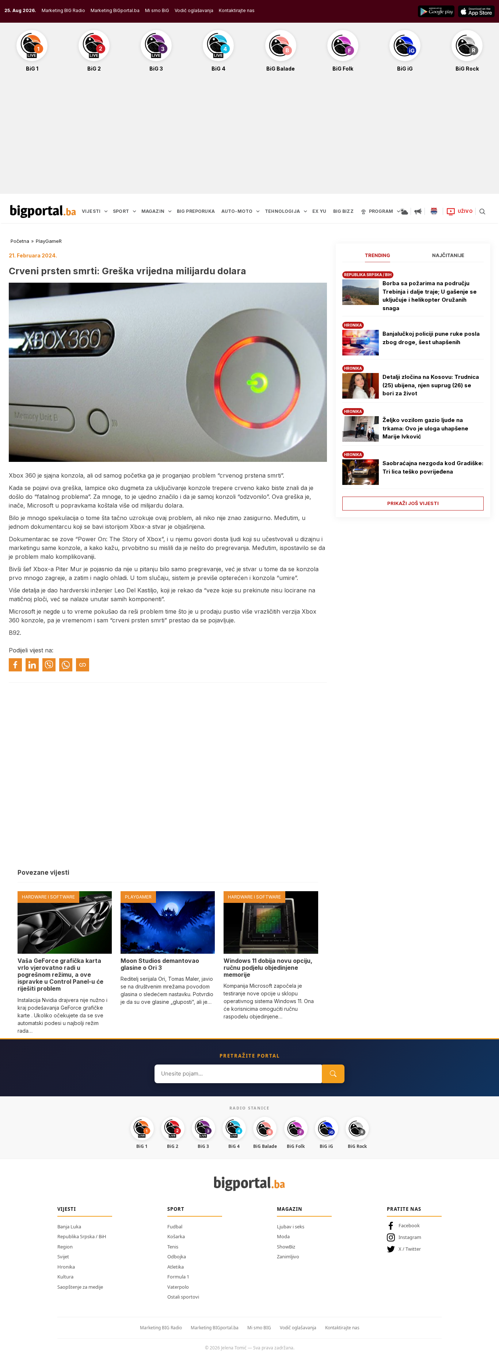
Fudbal (174, 1226)
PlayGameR (49, 241)
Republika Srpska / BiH (81, 1236)
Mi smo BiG (157, 10)
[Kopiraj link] (82, 664)
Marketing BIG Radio (63, 10)
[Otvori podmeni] (106, 211)
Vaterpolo (178, 1287)
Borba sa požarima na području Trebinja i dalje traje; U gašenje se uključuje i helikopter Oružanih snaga (429, 296)
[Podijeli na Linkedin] (32, 664)
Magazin (289, 1209)
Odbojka (176, 1256)
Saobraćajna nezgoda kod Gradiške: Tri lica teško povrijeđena (432, 467)
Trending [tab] (377, 255)
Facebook (409, 1225)
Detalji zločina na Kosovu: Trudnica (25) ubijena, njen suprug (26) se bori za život (430, 385)
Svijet (63, 1256)
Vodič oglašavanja (194, 10)
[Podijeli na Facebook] (15, 664)
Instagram (410, 1237)
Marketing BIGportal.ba (215, 1328)
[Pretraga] (482, 211)
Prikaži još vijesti (413, 503)
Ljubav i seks (290, 1226)
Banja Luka (69, 1226)
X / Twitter (410, 1249)
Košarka (176, 1236)
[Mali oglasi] (418, 211)
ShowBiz (286, 1246)
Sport (175, 1209)
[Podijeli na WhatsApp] (65, 664)
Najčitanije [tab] (448, 255)
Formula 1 (178, 1276)
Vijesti (66, 1209)
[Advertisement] (249, 137)
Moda (283, 1236)
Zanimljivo (288, 1256)
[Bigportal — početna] (43, 211)
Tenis (172, 1246)
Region (65, 1246)
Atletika (175, 1266)
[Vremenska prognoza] (404, 211)
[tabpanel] (413, 388)
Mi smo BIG (259, 1328)
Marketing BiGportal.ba (115, 10)
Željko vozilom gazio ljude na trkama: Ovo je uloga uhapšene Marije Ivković (425, 428)
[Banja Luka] (434, 211)
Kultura (65, 1276)
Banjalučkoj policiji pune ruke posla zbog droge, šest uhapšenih (431, 338)
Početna (20, 241)
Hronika (66, 1266)
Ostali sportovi (183, 1296)
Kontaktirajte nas (237, 10)
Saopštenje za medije (80, 1287)
